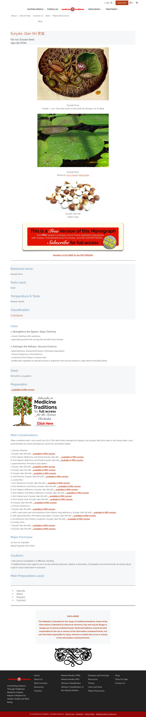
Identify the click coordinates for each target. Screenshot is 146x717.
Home (37, 675)
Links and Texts (95, 687)
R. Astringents (17, 315)
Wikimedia (84, 175)
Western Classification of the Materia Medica (72, 689)
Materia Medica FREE (70, 675)
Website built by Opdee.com (106, 714)
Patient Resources (60, 16)
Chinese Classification (71, 683)
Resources (39, 687)
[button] (113, 3)
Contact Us (38, 16)
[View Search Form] (137, 3)
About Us (38, 679)
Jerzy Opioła (71, 175)
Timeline (38, 691)
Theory (91, 683)
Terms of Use (69, 714)
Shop (117, 675)
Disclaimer (79, 714)
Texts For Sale (121, 679)
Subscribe (121, 3)
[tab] (20, 591)
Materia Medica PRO (70, 679)
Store (47, 16)
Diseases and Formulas (98, 675)
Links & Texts (25, 16)
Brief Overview (40, 683)
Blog (40, 21)
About (14, 16)
